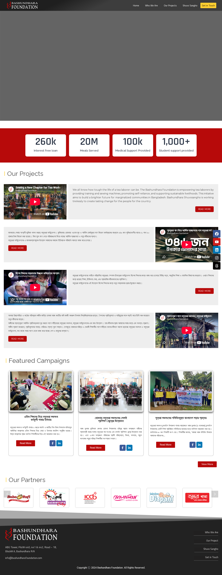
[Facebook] (216, 234)
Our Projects (170, 5)
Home (136, 5)
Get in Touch (208, 5)
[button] (7, 494)
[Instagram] (216, 258)
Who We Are (151, 5)
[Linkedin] (216, 250)
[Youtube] (216, 242)
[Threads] (216, 266)
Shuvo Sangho (190, 5)
